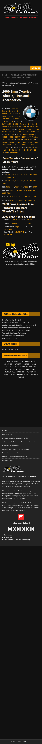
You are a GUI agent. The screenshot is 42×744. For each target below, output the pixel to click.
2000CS (12, 139)
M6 (5, 150)
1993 (35, 181)
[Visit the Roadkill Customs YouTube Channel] (32, 530)
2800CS (17, 145)
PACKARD (20, 372)
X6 (28, 150)
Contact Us (8, 535)
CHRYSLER (8, 364)
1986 (9, 177)
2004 (21, 190)
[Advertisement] (21, 42)
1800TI (17, 137)
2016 (12, 200)
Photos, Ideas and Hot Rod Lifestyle (14, 457)
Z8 (7, 152)
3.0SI (9, 124)
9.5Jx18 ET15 (19, 232)
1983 (31, 175)
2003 (16, 190)
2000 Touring (33, 137)
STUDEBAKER (18, 374)
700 (38, 132)
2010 (11, 196)
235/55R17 (29, 223)
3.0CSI (11, 121)
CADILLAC (18, 361)
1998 (21, 187)
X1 (9, 150)
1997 (17, 187)
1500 (12, 134)
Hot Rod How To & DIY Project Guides (15, 438)
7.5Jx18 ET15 (20, 227)
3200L (31, 145)
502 (14, 132)
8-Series (22, 129)
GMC (16, 366)
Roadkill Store (7, 434)
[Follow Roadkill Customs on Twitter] (27, 530)
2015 (34, 196)
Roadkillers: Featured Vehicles (12, 453)
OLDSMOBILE (10, 372)
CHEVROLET (28, 361)
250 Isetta (31, 129)
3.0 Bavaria (15, 119)
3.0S (4, 124)
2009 (9, 193)
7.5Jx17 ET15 (15, 223)
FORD (34, 364)
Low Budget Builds (9, 338)
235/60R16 (29, 220)
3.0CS (4, 121)
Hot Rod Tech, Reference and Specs (16, 330)
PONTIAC (7, 374)
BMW (13, 108)
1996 (12, 187)
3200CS (25, 145)
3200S (4, 147)
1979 (12, 175)
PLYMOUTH (31, 372)
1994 (4, 183)
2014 (29, 196)
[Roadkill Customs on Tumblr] (23, 530)
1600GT (32, 134)
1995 (8, 187)
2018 (21, 200)
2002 (33, 139)
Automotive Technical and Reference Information (19, 442)
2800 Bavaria (7, 145)
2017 (16, 200)
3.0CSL (17, 121)
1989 (17, 181)
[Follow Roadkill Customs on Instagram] (14, 530)
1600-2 (24, 134)
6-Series (23, 126)
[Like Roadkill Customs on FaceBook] (10, 530)
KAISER (32, 366)
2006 (30, 190)
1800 (11, 137)
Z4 (3, 152)
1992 (31, 181)
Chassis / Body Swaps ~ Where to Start (15, 449)
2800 (36, 142)
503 (19, 132)
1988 (12, 181)
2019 (26, 200)
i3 (9, 147)
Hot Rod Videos (7, 460)
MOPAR (26, 369)
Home (4, 431)
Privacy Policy (9, 537)
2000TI (19, 139)
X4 (20, 150)
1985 (4, 177)
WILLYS (21, 377)
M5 (37, 147)
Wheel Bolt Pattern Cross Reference (16, 328)
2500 (19, 142)
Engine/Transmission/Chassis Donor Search (19, 325)
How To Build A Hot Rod (10, 445)
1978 (8, 175)
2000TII (26, 139)
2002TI (4, 142)
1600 (18, 134)
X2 (13, 150)
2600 (24, 142)
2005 (25, 190)
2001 (35, 187)
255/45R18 (8, 234)
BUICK (9, 361)
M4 (33, 147)
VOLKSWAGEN (31, 374)
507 (24, 132)
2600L (30, 142)
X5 (24, 150)
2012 (20, 196)
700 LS (6, 134)
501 (10, 132)
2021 (35, 200)
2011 (16, 196)
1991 (26, 181)
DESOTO (18, 364)
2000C (4, 139)
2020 (30, 200)
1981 (21, 175)
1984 (35, 175)
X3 (16, 150)
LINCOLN (7, 369)
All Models (14, 152)
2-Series (12, 111)
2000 (24, 137)
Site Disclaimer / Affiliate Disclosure (16, 540)
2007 (34, 190)
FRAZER (8, 366)
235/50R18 (8, 229)
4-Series (23, 124)
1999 (26, 187)
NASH (34, 369)
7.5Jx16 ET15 (15, 220)
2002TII (12, 142)
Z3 (35, 150)
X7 (31, 150)
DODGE (26, 364)
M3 (28, 147)
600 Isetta (31, 132)
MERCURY (17, 369)
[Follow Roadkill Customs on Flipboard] (21, 518)
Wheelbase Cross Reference (13, 335)
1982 (26, 175)
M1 (20, 147)
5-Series (31, 124)
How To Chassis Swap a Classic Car (16, 322)
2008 (4, 193)
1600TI (4, 137)
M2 (24, 147)
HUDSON (23, 366)
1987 (13, 177)
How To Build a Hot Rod (11, 320)
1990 (21, 181)
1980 (17, 175)
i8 (13, 147)
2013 (25, 196)
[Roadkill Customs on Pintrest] (19, 530)
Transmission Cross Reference (14, 333)
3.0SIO (15, 124)
